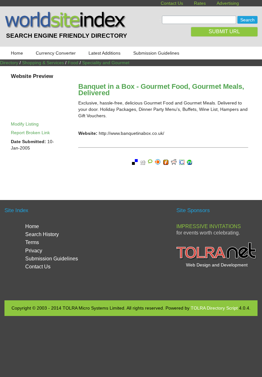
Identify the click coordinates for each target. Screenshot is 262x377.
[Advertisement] (144, 249)
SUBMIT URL (224, 31)
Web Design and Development (217, 264)
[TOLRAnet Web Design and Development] (216, 258)
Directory (9, 62)
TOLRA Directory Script (214, 308)
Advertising (228, 3)
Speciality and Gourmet (105, 62)
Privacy (33, 250)
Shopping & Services (43, 62)
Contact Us (172, 3)
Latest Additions (104, 53)
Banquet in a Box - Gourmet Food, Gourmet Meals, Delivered (161, 89)
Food (73, 62)
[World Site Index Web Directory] (66, 26)
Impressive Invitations (208, 226)
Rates (200, 3)
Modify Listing (25, 124)
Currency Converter (56, 53)
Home (17, 53)
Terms (32, 242)
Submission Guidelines (156, 53)
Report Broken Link (30, 132)
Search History (42, 234)
